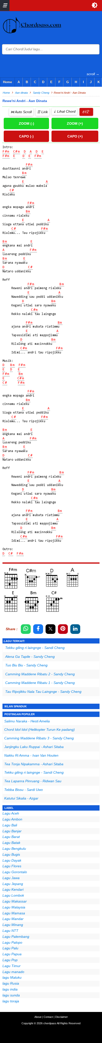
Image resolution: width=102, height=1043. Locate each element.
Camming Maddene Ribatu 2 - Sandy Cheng (40, 674)
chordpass (49, 1023)
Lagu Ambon (12, 819)
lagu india (10, 989)
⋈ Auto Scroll (21, 112)
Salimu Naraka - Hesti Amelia (27, 721)
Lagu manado (13, 972)
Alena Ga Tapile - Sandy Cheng (30, 657)
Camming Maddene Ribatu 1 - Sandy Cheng (40, 683)
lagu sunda (11, 995)
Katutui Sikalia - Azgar (21, 798)
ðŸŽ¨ (86, 112)
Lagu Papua (12, 954)
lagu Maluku (12, 977)
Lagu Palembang (15, 937)
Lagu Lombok (13, 895)
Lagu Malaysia (13, 907)
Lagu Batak (11, 843)
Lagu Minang (12, 925)
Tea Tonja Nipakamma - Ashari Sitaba (33, 764)
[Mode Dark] (94, 5)
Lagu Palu (10, 948)
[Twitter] (50, 629)
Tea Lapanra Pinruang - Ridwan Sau (32, 781)
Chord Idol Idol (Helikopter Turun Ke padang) (39, 729)
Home (7, 82)
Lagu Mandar (13, 919)
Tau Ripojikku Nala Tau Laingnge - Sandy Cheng (43, 692)
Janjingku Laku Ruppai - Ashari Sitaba (34, 747)
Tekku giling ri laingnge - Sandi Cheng (35, 648)
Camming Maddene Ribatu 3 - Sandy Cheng (39, 738)
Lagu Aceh (10, 813)
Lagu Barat (11, 837)
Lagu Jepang (12, 884)
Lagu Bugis (11, 854)
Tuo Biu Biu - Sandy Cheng (26, 665)
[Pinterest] (63, 629)
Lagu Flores (11, 866)
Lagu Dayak (11, 860)
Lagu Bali (9, 825)
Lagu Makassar (14, 901)
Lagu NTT (10, 931)
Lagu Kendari (13, 889)
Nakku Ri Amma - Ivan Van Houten (31, 755)
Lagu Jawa (11, 878)
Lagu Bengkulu (14, 849)
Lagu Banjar (12, 831)
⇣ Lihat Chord (64, 111)
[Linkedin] (75, 629)
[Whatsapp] (26, 629)
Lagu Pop (10, 960)
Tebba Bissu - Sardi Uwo (23, 790)
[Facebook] (38, 629)
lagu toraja (10, 1001)
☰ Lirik (42, 112)
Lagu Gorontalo (14, 872)
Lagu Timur (11, 966)
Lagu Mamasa (13, 913)
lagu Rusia (10, 983)
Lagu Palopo (12, 942)
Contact (48, 1016)
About (37, 1016)
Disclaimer (61, 1016)
